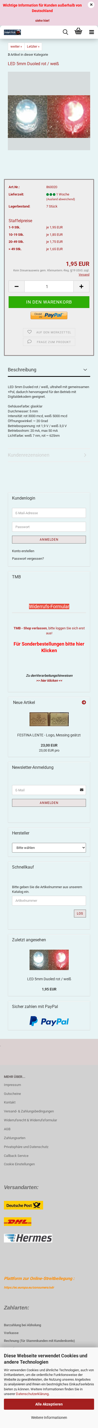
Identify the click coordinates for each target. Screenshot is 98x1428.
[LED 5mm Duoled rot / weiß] (49, 111)
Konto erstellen (23, 551)
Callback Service (16, 1156)
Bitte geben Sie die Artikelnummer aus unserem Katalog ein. (47, 889)
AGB (7, 1129)
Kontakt (9, 1102)
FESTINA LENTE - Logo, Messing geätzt (49, 735)
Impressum (12, 1085)
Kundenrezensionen (28, 455)
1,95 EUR (49, 989)
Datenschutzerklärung (32, 1394)
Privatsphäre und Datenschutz (26, 1147)
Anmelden (49, 539)
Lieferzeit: (16, 194)
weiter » (16, 46)
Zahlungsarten (14, 1138)
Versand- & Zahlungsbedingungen (29, 1111)
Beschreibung (22, 369)
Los (80, 913)
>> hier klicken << (49, 680)
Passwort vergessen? (28, 559)
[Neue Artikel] (84, 703)
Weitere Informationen (49, 1417)
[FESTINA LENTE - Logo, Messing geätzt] (49, 719)
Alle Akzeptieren (49, 1404)
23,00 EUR (49, 745)
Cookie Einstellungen (19, 1164)
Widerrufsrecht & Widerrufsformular (30, 1120)
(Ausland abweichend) (60, 199)
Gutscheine (12, 1094)
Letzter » (33, 46)
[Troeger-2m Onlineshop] (10, 32)
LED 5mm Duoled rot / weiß (49, 979)
